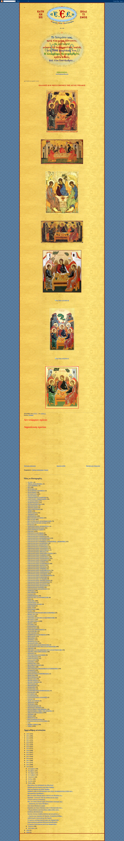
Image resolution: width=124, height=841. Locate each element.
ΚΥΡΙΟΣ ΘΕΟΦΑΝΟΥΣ (35, 812)
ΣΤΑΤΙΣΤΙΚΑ (31, 689)
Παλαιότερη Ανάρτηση (93, 466)
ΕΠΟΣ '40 (30, 607)
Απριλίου (31, 826)
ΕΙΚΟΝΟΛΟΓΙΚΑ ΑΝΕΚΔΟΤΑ (37, 536)
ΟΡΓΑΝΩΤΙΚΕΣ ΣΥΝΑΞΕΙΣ (36, 655)
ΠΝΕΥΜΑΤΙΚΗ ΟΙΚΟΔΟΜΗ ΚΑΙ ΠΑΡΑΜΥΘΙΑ (42, 668)
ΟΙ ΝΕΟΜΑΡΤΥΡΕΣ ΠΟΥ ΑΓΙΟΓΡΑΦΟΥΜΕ (41, 646)
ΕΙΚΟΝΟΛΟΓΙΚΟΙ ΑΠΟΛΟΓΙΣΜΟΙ (38, 580)
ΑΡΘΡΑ (29, 511)
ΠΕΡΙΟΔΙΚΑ (31, 667)
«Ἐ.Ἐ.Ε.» (30, 482)
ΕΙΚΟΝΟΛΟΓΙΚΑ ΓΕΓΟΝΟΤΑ (37, 540)
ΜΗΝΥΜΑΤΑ (31, 636)
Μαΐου (30, 783)
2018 (28, 750)
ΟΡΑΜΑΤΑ (30, 653)
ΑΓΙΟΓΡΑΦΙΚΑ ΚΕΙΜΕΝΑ (36, 490)
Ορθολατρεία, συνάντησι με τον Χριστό (40, 818)
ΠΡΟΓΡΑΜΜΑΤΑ (32, 677)
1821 (28, 487)
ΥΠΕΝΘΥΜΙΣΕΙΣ (33, 706)
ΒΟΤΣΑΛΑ (30, 524)
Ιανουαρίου (31, 828)
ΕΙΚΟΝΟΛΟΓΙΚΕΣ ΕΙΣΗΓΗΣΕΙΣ (38, 557)
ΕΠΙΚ (29, 599)
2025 (28, 736)
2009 (28, 830)
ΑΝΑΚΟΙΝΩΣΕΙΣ (33, 502)
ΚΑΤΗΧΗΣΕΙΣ (32, 626)
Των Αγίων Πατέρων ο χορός (36, 806)
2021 (28, 744)
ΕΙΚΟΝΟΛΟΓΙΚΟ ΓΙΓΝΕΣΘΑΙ (37, 579)
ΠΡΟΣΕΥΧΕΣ (31, 679)
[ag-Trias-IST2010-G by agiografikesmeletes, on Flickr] (62, 242)
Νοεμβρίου (31, 771)
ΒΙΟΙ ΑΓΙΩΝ (31, 519)
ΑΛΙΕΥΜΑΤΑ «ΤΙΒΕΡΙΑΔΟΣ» (36, 499)
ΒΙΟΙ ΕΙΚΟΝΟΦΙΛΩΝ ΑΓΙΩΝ (37, 523)
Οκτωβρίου (31, 773)
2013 (28, 760)
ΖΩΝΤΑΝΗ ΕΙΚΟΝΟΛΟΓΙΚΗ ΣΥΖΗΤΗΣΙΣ (41, 612)
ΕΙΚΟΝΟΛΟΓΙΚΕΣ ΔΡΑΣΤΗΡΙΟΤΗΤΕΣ (40, 553)
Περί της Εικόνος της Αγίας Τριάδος (39, 789)
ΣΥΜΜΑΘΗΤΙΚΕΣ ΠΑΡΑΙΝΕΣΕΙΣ (38, 690)
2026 (28, 734)
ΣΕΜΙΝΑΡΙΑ (31, 687)
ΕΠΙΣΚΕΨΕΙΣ (32, 602)
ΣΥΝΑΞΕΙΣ (31, 694)
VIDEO (29, 726)
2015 (28, 756)
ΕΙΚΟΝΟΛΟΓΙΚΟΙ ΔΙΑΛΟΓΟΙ (37, 584)
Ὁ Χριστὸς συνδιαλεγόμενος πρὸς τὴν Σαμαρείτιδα (43, 820)
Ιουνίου (30, 781)
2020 (28, 746)
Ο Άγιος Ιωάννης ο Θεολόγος (36, 799)
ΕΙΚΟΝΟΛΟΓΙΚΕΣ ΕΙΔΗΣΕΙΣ (37, 555)
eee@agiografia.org (62, 74)
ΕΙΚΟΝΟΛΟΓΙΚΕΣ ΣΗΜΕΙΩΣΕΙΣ (38, 572)
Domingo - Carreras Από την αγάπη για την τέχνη (43, 797)
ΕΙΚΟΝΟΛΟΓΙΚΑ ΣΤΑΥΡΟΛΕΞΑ (37, 546)
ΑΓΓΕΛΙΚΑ (31, 489)
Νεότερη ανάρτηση (30, 466)
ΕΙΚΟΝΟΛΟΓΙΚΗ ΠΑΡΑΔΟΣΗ (37, 577)
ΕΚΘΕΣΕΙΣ (31, 590)
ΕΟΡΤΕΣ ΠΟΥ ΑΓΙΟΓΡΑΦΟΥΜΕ (38, 597)
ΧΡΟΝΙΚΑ (30, 714)
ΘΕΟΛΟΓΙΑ (31, 619)
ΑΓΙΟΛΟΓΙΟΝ (32, 494)
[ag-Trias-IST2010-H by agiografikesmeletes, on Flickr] (62, 213)
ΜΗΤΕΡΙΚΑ (31, 638)
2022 (28, 742)
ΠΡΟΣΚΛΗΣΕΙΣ (32, 680)
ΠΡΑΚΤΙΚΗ (31, 675)
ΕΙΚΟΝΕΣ (31, 415)
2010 (28, 766)
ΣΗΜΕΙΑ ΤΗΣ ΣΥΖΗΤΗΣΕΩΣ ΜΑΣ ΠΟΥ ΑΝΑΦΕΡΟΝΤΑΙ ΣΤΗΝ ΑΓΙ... (50, 791)
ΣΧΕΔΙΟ (30, 699)
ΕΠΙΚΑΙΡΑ (30, 601)
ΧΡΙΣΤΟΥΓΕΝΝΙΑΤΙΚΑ (35, 712)
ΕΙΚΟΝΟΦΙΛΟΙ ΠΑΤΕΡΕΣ (35, 587)
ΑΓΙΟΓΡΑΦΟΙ (31, 492)
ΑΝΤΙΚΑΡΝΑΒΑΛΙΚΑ (34, 504)
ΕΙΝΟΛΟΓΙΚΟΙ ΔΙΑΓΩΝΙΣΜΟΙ (37, 589)
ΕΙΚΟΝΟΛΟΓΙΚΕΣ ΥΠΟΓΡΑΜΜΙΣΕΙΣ (39, 575)
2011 (28, 764)
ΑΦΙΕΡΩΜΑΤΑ (32, 516)
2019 (28, 748)
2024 (28, 738)
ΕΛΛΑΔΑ (30, 594)
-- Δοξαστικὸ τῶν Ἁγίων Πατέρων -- (38, 803)
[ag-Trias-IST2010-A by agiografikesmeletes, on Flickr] (62, 358)
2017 (28, 752)
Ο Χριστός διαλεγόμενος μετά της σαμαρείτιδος (42, 824)
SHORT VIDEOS (32, 724)
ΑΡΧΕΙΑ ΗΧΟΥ (32, 513)
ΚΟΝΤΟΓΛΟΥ (31, 628)
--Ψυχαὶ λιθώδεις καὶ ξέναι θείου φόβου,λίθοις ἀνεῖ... (43, 810)
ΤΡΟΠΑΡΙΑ (31, 704)
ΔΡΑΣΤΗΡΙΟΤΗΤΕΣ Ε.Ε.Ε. (35, 528)
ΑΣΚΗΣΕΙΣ (31, 514)
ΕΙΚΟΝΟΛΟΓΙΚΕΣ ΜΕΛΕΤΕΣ (37, 567)
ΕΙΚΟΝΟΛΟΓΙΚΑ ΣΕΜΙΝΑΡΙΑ (37, 545)
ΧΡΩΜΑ (30, 716)
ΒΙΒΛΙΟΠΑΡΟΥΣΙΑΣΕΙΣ (35, 518)
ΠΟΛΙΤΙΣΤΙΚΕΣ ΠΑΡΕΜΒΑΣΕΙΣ (38, 673)
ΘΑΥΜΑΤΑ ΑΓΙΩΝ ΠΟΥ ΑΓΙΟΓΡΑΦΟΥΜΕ (41, 618)
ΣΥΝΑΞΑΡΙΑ (31, 692)
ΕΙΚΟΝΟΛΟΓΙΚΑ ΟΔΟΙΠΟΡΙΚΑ (37, 543)
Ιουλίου (30, 779)
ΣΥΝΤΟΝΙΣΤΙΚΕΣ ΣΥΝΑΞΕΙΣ (37, 697)
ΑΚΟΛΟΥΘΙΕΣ (32, 496)
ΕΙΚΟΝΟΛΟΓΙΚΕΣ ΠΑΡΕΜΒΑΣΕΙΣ (38, 570)
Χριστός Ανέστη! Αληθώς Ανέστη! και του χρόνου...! (43, 814)
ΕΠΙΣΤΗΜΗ (31, 606)
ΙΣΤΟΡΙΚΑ (31, 624)
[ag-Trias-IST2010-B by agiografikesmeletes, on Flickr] (62, 408)
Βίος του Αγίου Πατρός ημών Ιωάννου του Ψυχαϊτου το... (45, 795)
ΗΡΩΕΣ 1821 (31, 614)
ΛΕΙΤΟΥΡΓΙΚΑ (32, 631)
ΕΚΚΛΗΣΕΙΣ (31, 592)
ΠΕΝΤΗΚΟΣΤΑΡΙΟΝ (34, 665)
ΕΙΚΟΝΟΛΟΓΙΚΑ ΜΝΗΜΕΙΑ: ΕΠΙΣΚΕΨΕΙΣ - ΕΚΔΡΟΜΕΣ (46, 541)
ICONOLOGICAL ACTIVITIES (37, 721)
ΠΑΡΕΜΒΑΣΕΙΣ (32, 657)
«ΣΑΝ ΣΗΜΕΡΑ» (32, 485)
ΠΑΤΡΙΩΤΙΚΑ (32, 663)
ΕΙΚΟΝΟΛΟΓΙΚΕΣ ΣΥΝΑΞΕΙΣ (37, 574)
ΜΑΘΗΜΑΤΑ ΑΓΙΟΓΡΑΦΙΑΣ (36, 634)
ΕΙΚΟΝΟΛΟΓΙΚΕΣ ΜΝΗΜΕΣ (37, 568)
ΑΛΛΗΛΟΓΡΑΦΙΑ (33, 501)
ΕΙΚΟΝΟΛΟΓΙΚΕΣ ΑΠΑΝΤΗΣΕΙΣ (38, 550)
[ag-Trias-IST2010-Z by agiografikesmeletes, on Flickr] (62, 163)
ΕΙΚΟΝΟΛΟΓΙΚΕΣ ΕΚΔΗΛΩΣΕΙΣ (38, 558)
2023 (28, 740)
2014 (28, 758)
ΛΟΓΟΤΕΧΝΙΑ (32, 633)
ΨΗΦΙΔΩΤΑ (31, 718)
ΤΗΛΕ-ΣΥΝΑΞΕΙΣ (33, 701)
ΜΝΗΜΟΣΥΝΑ (32, 641)
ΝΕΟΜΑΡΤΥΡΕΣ (32, 643)
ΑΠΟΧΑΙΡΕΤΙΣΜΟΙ (33, 509)
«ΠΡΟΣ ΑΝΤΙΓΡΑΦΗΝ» (35, 484)
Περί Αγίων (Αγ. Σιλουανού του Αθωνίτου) (40, 785)
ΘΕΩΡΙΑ (30, 623)
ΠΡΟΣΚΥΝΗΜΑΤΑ (33, 682)
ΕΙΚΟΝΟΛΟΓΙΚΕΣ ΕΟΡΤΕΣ (36, 562)
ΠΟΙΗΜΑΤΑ (31, 670)
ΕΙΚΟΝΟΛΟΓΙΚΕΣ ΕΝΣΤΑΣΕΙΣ (37, 560)
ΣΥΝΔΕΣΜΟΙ (31, 695)
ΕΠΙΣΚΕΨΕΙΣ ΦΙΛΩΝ (34, 604)
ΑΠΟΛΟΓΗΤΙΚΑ (32, 506)
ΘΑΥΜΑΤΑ (30, 616)
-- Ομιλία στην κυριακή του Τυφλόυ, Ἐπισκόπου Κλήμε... (45, 816)
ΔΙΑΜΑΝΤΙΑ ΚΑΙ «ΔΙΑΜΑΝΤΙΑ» (38, 526)
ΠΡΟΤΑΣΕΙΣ (31, 684)
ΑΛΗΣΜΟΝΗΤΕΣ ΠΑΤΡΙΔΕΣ (36, 497)
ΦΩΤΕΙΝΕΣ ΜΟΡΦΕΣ (34, 707)
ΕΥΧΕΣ (29, 611)
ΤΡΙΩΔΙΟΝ (31, 702)
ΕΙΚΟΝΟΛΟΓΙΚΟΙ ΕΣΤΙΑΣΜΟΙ (37, 585)
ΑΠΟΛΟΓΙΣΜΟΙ (32, 507)
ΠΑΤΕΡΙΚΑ (31, 662)
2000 (28, 832)
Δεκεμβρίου (32, 769)
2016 (28, 754)
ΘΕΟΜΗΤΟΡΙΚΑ (33, 621)
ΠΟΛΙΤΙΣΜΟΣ (32, 672)
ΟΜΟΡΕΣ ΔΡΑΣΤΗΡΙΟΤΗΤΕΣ (37, 651)
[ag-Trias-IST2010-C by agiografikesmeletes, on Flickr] (62, 350)
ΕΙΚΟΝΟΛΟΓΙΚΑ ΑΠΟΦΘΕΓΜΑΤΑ (38, 538)
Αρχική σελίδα (61, 466)
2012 (28, 762)
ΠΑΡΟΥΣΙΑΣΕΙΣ (32, 658)
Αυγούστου (31, 777)
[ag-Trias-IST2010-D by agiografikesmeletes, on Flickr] (62, 300)
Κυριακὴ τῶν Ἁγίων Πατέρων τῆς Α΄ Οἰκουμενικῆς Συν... (45, 808)
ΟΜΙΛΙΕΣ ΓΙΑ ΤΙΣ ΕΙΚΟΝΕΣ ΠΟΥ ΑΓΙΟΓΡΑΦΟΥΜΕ (44, 650)
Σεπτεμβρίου (32, 775)
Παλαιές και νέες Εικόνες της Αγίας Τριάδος (41, 787)
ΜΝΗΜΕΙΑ (31, 640)
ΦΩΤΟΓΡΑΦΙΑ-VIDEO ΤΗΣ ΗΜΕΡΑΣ (39, 711)
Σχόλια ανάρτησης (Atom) (40, 470)
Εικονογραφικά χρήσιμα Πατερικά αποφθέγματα (42, 822)
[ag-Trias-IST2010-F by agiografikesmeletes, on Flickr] (62, 132)
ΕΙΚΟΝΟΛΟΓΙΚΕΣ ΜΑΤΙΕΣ (36, 565)
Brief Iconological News (34, 719)
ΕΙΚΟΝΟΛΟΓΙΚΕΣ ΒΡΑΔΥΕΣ (36, 551)
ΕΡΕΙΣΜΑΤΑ (31, 609)
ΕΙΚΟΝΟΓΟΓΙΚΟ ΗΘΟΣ (35, 533)
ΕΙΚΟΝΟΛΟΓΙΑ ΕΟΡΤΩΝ (35, 535)
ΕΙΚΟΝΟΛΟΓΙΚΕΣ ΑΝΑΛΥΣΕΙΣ (37, 548)
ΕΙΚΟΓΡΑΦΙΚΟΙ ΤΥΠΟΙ (35, 529)
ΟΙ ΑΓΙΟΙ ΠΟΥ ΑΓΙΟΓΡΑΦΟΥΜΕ (38, 645)
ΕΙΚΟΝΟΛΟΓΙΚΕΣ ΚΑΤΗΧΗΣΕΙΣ (38, 563)
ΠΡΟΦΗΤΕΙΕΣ (32, 685)
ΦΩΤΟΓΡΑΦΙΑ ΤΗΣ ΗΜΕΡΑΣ (37, 709)
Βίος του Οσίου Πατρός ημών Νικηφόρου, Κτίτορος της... (45, 801)
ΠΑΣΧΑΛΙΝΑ (31, 660)
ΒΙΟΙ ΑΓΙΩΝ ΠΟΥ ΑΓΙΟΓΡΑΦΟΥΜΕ (39, 521)
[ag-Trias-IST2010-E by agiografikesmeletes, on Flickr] (62, 292)
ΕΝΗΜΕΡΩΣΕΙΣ (32, 596)
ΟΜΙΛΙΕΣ (30, 648)
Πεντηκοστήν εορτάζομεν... (36, 793)
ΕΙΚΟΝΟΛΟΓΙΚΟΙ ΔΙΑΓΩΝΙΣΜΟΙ (38, 582)
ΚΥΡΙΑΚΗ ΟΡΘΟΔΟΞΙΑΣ (35, 629)
